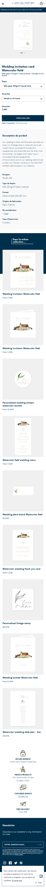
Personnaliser (23, 118)
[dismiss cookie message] (41, 876)
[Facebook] (10, 863)
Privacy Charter (19, 854)
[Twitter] (15, 863)
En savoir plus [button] (17, 880)
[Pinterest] (21, 863)
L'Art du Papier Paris (23, 3)
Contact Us (23, 796)
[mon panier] (41, 3)
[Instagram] (4, 863)
